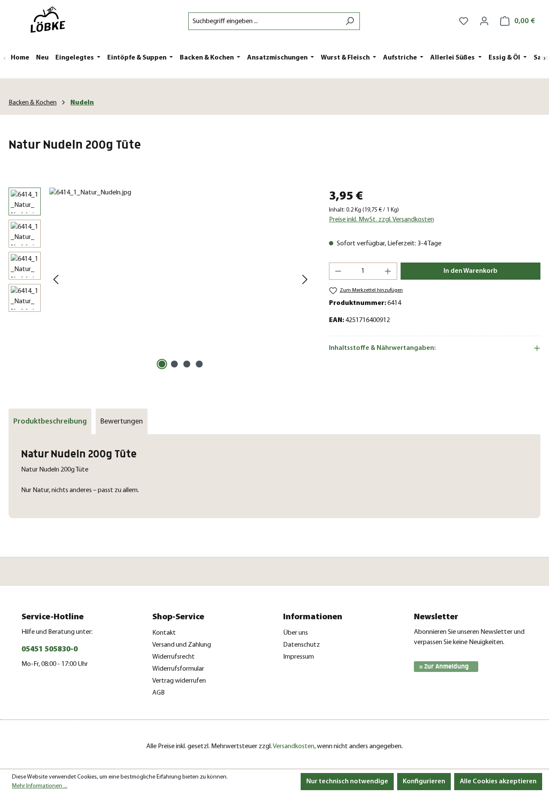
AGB (158, 693)
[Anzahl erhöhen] (388, 271)
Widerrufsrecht (173, 657)
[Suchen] (350, 21)
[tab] (50, 422)
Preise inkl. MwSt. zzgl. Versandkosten (381, 219)
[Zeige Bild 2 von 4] (174, 364)
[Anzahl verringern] (338, 271)
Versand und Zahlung (181, 645)
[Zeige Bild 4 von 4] (199, 364)
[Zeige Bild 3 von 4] (186, 364)
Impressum (298, 657)
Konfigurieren (424, 781)
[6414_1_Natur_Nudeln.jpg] (180, 280)
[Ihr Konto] (484, 21)
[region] (160, 280)
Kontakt (164, 633)
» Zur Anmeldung (444, 666)
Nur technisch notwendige (347, 781)
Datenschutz (301, 645)
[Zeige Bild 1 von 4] (161, 364)
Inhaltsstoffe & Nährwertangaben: (382, 348)
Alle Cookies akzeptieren (498, 781)
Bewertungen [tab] (121, 421)
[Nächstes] (305, 280)
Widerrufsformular (178, 669)
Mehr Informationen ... (39, 786)
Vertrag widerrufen (179, 681)
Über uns (295, 633)
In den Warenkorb (470, 271)
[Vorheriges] (55, 280)
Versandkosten (293, 746)
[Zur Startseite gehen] (51, 19)
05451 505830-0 (49, 650)
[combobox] (264, 21)
